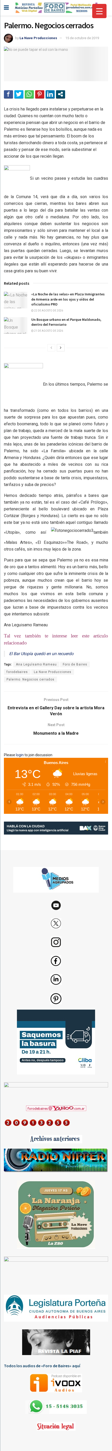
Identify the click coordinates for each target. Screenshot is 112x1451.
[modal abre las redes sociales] (60, 94)
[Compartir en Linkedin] (50, 94)
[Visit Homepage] (55, 8)
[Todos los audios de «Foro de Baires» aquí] (56, 1383)
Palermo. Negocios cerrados (30, 679)
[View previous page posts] (51, 347)
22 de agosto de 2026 (48, 310)
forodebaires (17, 672)
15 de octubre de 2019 (82, 38)
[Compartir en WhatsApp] (29, 94)
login (20, 755)
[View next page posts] (61, 347)
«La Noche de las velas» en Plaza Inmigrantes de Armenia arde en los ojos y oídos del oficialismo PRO (68, 299)
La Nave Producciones (38, 38)
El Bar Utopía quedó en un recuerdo (41, 653)
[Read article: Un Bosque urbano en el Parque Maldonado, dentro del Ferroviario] (15, 325)
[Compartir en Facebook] (8, 94)
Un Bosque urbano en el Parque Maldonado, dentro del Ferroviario (66, 322)
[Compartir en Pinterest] (39, 94)
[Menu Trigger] (99, 11)
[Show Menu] (6, 8)
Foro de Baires (75, 664)
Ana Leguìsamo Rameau (36, 664)
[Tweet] (18, 94)
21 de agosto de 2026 (48, 330)
